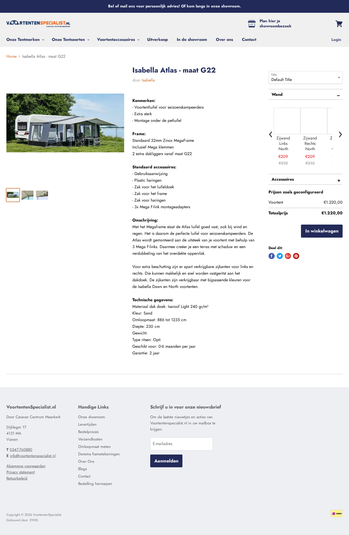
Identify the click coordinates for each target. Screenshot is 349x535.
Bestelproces (88, 432)
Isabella (148, 80)
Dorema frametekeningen (99, 454)
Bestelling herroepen (95, 483)
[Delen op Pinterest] (296, 256)
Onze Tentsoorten (69, 39)
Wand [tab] (277, 94)
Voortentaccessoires (116, 39)
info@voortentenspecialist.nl (32, 456)
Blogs (82, 469)
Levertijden (87, 424)
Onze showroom (91, 417)
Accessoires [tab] (283, 179)
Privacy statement (20, 472)
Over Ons (86, 461)
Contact (249, 39)
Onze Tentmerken (23, 39)
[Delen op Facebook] (272, 256)
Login (336, 39)
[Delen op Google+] (288, 256)
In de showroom (192, 39)
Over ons (224, 39)
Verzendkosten (90, 439)
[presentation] (271, 133)
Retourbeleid (16, 478)
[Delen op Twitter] (280, 256)
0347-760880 (21, 449)
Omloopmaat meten (94, 446)
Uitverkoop (157, 39)
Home (11, 56)
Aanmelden (166, 461)
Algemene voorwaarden (25, 466)
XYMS (34, 520)
